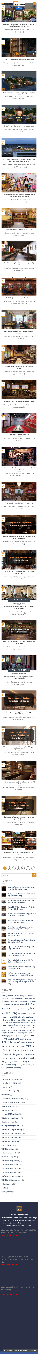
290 (28, 868)
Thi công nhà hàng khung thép (12, 1130)
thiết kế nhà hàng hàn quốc (21, 1025)
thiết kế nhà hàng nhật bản (11, 1172)
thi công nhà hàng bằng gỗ (11, 1114)
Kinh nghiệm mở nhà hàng (10, 1102)
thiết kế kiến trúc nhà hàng (22, 1017)
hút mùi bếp (6, 1095)
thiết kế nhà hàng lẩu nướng (11, 1168)
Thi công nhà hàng (8, 1110)
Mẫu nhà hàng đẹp (8, 1106)
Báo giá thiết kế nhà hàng (10, 1083)
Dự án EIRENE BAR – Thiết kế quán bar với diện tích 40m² (21, 934)
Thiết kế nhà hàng (8, 1149)
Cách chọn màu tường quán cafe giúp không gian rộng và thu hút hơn (20, 928)
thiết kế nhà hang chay (27, 1020)
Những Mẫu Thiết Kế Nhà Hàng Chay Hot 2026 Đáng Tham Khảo (22, 915)
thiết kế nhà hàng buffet (10, 1153)
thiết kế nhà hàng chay (9, 1157)
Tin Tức (4, 1188)
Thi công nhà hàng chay (10, 1122)
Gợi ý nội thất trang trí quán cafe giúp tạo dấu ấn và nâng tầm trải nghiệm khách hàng (22, 982)
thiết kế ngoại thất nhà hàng (11, 1020)
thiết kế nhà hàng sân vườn (21, 1033)
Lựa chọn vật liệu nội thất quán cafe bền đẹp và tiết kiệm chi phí (21, 954)
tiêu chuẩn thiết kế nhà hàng (15, 1058)
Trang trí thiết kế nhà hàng (17, 1061)
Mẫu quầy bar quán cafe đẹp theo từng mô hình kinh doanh (21, 968)
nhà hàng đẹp (8, 1004)
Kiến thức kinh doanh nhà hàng (12, 1099)
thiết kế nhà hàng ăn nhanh (22, 1036)
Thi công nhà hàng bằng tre (11, 1118)
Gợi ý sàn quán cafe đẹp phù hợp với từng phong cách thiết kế (20, 921)
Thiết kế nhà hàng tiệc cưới (11, 1176)
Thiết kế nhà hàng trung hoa (11, 1180)
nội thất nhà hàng (20, 1004)
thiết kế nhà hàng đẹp (12, 1042)
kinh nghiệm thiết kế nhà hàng (13, 996)
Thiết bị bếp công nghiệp (10, 1141)
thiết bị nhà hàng (22, 1013)
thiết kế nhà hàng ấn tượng (16, 1046)
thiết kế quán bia (7, 1184)
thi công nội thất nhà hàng (20, 1009)
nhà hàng (27, 998)
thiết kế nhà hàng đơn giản (27, 1039)
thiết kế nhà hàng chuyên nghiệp (21, 1022)
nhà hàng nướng (9, 1001)
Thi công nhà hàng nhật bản (11, 1137)
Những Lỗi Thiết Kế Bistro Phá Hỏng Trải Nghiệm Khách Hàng (22, 895)
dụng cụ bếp (6, 1087)
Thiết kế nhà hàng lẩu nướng (16, 1030)
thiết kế (30, 1013)
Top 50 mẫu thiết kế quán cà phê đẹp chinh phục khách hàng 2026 (20, 961)
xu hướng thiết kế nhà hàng (24, 1065)
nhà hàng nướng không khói (21, 1001)
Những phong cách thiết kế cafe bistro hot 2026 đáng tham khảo (21, 901)
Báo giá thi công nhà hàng (10, 1079)
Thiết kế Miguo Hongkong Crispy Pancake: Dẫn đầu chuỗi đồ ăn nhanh (20, 974)
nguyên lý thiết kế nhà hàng (16, 998)
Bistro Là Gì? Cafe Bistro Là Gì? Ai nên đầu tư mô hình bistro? (21, 908)
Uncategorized (7, 1192)
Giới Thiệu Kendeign (9, 1091)
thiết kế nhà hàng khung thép (19, 1027)
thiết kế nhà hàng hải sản (10, 1161)
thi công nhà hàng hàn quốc (11, 1126)
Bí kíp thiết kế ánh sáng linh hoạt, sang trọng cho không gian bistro (21, 888)
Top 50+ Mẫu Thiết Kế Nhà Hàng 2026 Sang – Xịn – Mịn (21, 948)
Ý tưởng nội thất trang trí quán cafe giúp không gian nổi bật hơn (21, 941)
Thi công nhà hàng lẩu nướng (11, 1133)
